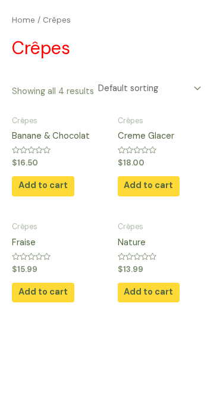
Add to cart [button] (43, 185)
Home (23, 20)
